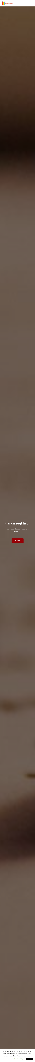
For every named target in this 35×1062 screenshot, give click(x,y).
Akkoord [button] (29, 1059)
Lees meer (17, 540)
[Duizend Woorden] (8, 3)
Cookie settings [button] (19, 1059)
